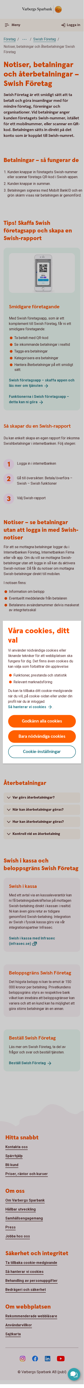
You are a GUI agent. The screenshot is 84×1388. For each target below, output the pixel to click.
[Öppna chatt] (74, 1374)
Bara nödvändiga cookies (42, 736)
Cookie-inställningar (42, 752)
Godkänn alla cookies (42, 721)
